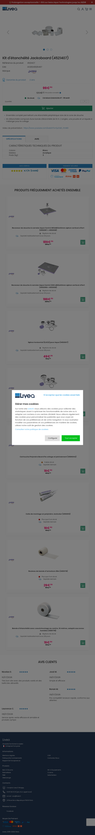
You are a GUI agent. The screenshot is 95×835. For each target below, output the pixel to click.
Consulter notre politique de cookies (31, 429)
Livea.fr (31, 408)
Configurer (52, 438)
